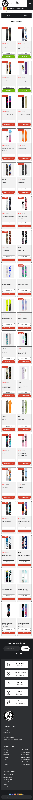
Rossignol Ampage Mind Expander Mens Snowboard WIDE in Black (8, 625)
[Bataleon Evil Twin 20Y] (8, 305)
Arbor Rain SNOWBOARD (8, 115)
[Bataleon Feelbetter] (24, 305)
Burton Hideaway (22, 81)
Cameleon (4, 352)
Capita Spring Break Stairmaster (22, 217)
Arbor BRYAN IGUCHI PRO (24, 115)
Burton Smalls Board (7, 555)
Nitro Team (4, 453)
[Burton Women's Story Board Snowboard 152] (24, 576)
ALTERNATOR (21, 419)
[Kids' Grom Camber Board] (24, 542)
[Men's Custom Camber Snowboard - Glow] (24, 339)
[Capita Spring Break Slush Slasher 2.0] (8, 135)
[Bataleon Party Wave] (24, 135)
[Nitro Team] (8, 441)
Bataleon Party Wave (22, 148)
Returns (5, 735)
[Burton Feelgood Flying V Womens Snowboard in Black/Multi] (24, 610)
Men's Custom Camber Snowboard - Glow (23, 352)
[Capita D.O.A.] (24, 237)
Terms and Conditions (9, 737)
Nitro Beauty (5, 487)
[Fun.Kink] (8, 169)
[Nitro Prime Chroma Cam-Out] (24, 508)
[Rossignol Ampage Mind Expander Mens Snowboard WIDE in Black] (8, 610)
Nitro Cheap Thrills (6, 521)
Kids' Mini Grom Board (7, 589)
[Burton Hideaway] (24, 68)
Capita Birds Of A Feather (8, 216)
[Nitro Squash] (8, 34)
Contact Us (6, 787)
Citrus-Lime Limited (22, 797)
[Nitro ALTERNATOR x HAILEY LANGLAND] (24, 441)
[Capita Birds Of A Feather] (8, 203)
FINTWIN (4, 419)
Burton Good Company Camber (23, 386)
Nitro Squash (5, 47)
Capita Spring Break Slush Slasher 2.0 (8, 149)
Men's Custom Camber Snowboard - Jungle (7, 386)
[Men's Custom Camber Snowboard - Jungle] (8, 373)
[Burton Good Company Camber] (24, 373)
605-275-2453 (8, 775)
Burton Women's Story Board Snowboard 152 (23, 590)
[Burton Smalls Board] (8, 542)
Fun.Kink (4, 182)
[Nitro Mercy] (24, 474)
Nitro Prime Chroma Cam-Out (24, 522)
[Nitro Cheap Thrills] (8, 508)
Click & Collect (7, 732)
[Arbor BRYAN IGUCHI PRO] (24, 102)
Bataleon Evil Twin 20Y (7, 318)
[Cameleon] (8, 339)
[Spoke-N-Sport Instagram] (16, 654)
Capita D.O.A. (21, 250)
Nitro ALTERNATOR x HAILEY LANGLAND (22, 454)
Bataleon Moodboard (23, 284)
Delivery (5, 730)
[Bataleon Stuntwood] (8, 271)
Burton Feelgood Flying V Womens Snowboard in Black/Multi (24, 625)
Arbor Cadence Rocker (7, 81)
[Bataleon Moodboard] (24, 271)
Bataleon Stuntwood (6, 284)
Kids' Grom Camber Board (24, 555)
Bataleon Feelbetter (22, 318)
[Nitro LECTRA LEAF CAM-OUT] (24, 34)
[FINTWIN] (8, 407)
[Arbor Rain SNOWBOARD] (8, 102)
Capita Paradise (5, 250)
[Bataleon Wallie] (24, 169)
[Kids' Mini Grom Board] (8, 576)
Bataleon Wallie (21, 182)
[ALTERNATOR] (24, 407)
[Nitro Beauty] (8, 474)
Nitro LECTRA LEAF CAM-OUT (23, 47)
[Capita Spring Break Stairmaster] (24, 203)
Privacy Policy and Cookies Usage (12, 739)
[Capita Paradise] (8, 237)
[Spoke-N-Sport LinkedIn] (21, 654)
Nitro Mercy (20, 487)
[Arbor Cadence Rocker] (8, 68)
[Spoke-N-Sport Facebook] (12, 654)
